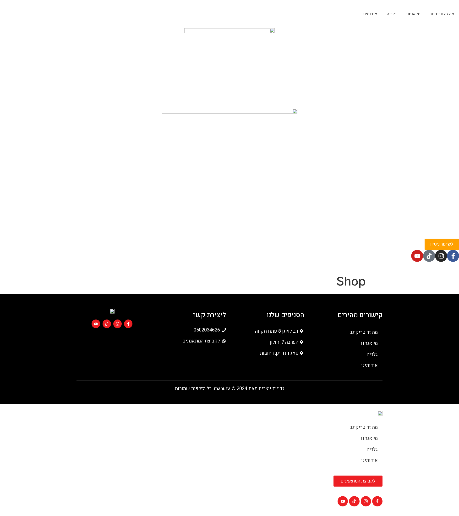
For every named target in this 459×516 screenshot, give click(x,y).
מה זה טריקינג (442, 14)
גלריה (392, 14)
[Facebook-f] (453, 256)
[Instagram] (441, 256)
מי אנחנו (413, 14)
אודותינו (370, 14)
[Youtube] (417, 256)
